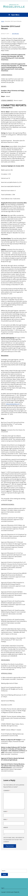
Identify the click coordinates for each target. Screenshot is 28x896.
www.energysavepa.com (13, 404)
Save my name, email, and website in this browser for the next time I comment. (13, 839)
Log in (2, 888)
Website (5, 827)
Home (2, 21)
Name (5, 811)
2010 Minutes (15, 33)
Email (5, 819)
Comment (6, 790)
